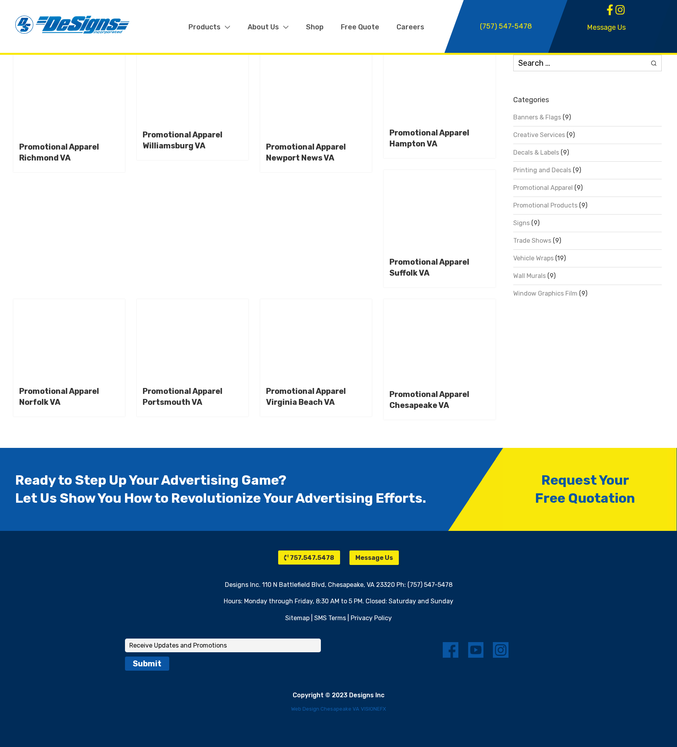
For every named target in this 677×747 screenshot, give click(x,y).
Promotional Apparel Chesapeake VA (429, 400)
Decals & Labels (536, 152)
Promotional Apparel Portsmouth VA (183, 396)
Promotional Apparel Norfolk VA (59, 396)
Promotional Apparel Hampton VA (429, 138)
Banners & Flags (537, 117)
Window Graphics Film (545, 293)
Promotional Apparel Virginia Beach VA (306, 396)
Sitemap (297, 618)
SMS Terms (330, 618)
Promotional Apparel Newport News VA (306, 152)
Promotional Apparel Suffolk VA (429, 267)
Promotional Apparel (543, 187)
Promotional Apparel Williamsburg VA (183, 140)
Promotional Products (545, 205)
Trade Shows (532, 240)
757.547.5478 (311, 557)
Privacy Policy (371, 618)
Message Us (606, 27)
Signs (521, 223)
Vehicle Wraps (533, 258)
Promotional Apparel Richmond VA (59, 152)
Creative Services (539, 135)
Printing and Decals (542, 170)
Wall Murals (529, 276)
